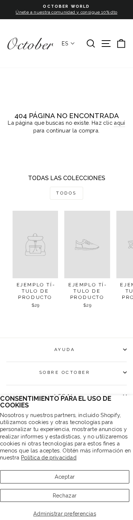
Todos (66, 193)
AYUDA (64, 349)
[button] (68, 43)
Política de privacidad (48, 457)
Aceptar (65, 476)
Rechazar (65, 495)
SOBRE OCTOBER (65, 372)
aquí (119, 123)
